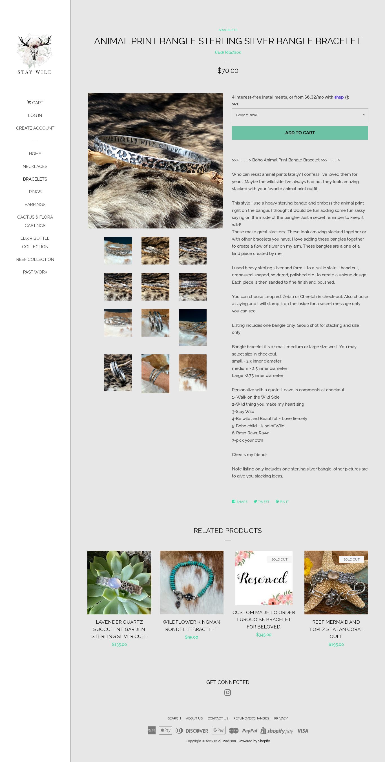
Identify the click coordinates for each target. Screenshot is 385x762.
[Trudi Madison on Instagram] (227, 693)
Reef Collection (35, 259)
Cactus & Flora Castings (35, 221)
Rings (35, 191)
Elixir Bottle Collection (35, 242)
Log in (35, 115)
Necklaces (35, 166)
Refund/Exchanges (251, 718)
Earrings (35, 204)
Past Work (35, 272)
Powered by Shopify (254, 741)
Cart (37, 102)
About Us (194, 718)
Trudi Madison (228, 52)
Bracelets (35, 179)
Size (235, 104)
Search (174, 718)
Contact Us (218, 718)
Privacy (281, 718)
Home (35, 153)
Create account (35, 128)
